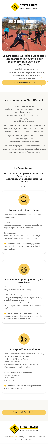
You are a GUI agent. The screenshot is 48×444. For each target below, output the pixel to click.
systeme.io (14, 436)
